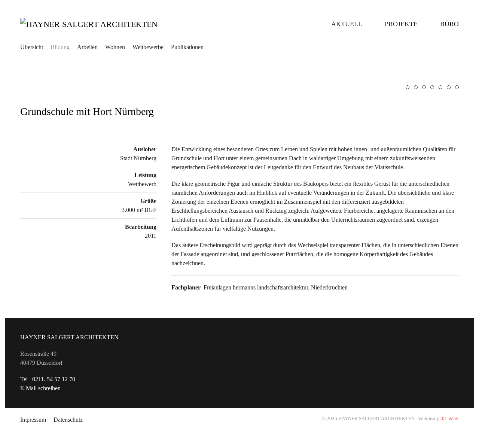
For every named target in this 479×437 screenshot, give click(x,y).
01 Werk (450, 418)
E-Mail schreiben (40, 388)
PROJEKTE (401, 24)
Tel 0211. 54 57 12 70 (47, 379)
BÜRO (449, 24)
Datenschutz (68, 419)
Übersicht (31, 47)
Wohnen (115, 47)
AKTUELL (346, 24)
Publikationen (187, 47)
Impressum (33, 419)
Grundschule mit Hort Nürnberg (87, 111)
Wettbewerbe (148, 47)
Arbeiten (87, 47)
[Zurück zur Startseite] (102, 24)
